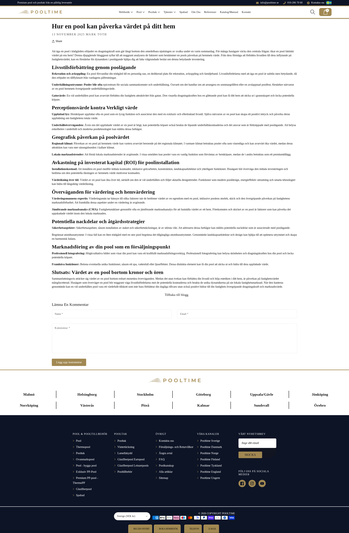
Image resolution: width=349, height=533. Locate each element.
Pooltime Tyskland (211, 465)
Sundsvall (261, 405)
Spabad (80, 495)
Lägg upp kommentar (69, 362)
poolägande (276, 125)
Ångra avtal (165, 453)
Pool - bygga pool (86, 465)
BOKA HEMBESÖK (168, 529)
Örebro (320, 405)
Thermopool (83, 446)
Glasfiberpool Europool (131, 459)
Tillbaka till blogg (176, 295)
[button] (126, 12)
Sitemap (163, 477)
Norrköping (29, 405)
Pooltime (228, 513)
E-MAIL (212, 529)
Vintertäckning (125, 446)
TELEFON (194, 529)
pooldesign (233, 179)
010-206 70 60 (294, 2)
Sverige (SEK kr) (126, 516)
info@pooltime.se (269, 2)
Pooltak (80, 453)
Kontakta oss (317, 2)
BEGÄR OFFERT (141, 529)
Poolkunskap (166, 465)
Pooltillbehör (124, 471)
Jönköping (320, 394)
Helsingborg (87, 394)
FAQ (162, 459)
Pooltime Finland (210, 459)
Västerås (87, 405)
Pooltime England (210, 471)
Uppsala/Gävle (261, 394)
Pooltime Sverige (210, 440)
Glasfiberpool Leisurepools (133, 465)
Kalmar (203, 405)
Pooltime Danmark (211, 446)
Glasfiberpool (84, 489)
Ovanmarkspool (85, 459)
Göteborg (203, 394)
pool (93, 73)
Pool (78, 440)
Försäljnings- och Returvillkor (176, 446)
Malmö (29, 394)
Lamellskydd (124, 453)
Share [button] (59, 41)
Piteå (145, 405)
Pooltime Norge (209, 453)
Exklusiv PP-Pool (86, 471)
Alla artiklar (166, 471)
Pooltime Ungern (210, 477)
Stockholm (145, 394)
